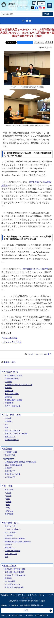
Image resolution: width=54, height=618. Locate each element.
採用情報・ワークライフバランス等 (18, 385)
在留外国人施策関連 (12, 551)
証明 (6, 557)
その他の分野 (10, 477)
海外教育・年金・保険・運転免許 (18, 542)
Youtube (43, 7)
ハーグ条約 (9, 535)
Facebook (36, 7)
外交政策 (7, 448)
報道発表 (8, 421)
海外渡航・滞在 (11, 523)
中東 (8, 508)
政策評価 (8, 397)
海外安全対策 (10, 526)
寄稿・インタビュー (12, 431)
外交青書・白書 (11, 452)
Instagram (40, 7)
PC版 (34, 3)
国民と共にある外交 (12, 474)
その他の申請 (10, 581)
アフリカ (9, 511)
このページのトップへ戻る (39, 354)
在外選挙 (8, 545)
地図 (26, 610)
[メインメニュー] (49, 5)
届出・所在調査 (11, 532)
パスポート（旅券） (12, 529)
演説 (6, 428)
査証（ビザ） (10, 548)
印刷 (49, 42)
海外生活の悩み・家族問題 (15, 539)
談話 (6, 425)
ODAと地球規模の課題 (13, 465)
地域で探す (9, 489)
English (41, 3)
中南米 (8, 502)
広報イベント (10, 437)
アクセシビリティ (18, 595)
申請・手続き (9, 565)
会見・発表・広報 (12, 415)
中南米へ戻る (10, 362)
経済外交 (8, 468)
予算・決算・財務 (12, 394)
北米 (8, 499)
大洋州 (8, 496)
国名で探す (9, 514)
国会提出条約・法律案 (13, 400)
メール (39, 42)
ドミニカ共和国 (10, 338)
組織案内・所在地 (12, 379)
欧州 (8, 505)
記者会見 (8, 418)
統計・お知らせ (11, 554)
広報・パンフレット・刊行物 (16, 434)
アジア (8, 493)
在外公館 (8, 382)
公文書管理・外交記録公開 (15, 575)
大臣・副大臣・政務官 (13, 375)
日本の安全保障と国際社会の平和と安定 (20, 462)
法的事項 (4, 595)
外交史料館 (9, 403)
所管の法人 (9, 391)
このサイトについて (12, 406)
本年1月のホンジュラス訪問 (35, 269)
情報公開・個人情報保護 (14, 572)
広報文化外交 (10, 471)
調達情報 (8, 578)
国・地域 (7, 486)
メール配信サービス (12, 584)
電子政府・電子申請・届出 (15, 569)
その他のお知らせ (12, 440)
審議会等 (8, 388)
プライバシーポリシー (37, 595)
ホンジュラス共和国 (12, 342)
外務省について (11, 372)
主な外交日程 (10, 455)
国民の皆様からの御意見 (14, 587)
